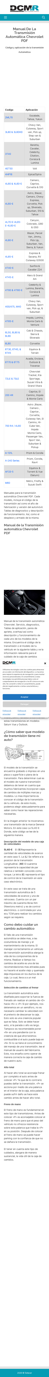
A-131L (9, 453)
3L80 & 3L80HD (14, 132)
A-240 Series (12, 460)
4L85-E (9, 256)
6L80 (8, 343)
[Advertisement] (24, 81)
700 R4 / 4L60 (13, 425)
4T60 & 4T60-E (13, 290)
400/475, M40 (13, 306)
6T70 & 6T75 (12, 362)
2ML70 (9, 117)
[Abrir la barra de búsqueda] (43, 17)
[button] (45, 663)
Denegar (25, 704)
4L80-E (9, 240)
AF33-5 (9, 471)
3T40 (8, 154)
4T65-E (9, 321)
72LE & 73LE (12, 378)
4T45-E (9, 277)
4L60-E (9, 203)
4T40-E (9, 267)
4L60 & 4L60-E (13, 183)
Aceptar (24, 697)
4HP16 (8, 174)
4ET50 (9, 168)
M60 (7, 482)
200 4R (9, 395)
